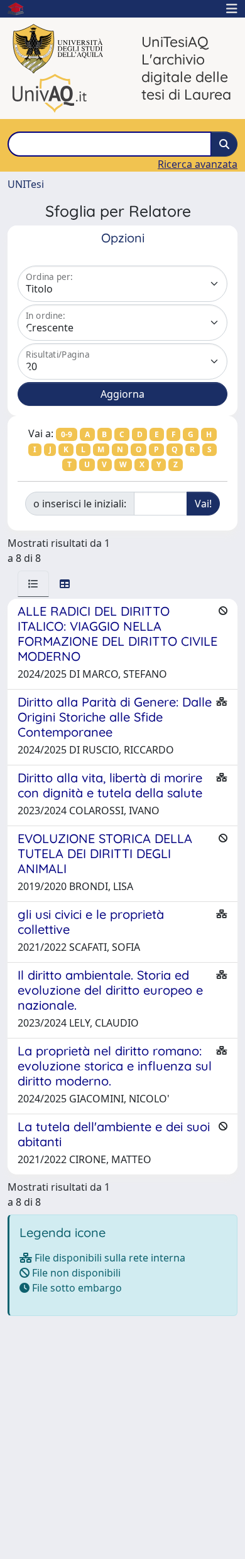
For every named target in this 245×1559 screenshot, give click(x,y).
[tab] (33, 584)
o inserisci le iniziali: (79, 503)
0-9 (66, 434)
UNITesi (26, 184)
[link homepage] (21, 9)
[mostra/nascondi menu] (231, 9)
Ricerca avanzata (197, 164)
